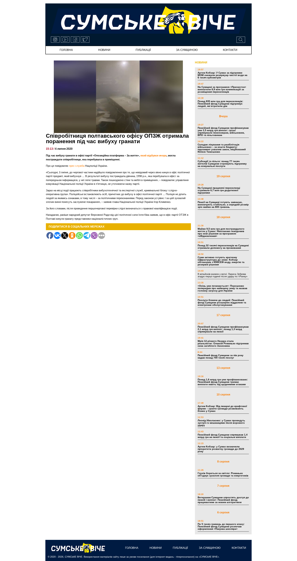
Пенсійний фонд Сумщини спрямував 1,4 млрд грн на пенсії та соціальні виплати (223, 435)
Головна (66, 49)
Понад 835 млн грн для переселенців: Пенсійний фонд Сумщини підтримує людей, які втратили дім (220, 103)
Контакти (230, 49)
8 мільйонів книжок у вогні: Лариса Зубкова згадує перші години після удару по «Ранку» (223, 275)
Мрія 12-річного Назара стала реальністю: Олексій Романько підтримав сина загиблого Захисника (223, 343)
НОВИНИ (201, 62)
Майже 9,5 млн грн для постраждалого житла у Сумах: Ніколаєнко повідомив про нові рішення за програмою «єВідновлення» (221, 232)
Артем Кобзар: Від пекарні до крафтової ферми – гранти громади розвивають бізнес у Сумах (222, 408)
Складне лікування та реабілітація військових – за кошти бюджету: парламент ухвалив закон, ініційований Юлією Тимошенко (222, 148)
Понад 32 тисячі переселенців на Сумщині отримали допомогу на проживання (223, 246)
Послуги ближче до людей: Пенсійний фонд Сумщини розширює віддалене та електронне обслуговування (222, 302)
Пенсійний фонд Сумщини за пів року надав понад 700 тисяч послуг (220, 356)
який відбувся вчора (153, 155)
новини (104, 49)
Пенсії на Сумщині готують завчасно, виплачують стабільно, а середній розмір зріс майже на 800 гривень (223, 204)
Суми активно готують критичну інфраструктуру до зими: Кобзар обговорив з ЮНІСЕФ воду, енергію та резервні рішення (221, 261)
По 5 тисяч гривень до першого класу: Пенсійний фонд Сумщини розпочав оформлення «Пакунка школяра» (221, 526)
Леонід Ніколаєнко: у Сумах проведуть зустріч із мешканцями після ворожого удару (221, 423)
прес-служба (76, 165)
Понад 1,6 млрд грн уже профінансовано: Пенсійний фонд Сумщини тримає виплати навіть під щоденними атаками (223, 382)
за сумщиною (187, 49)
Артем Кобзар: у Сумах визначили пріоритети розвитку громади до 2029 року (221, 449)
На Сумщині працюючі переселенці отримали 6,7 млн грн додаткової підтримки (219, 190)
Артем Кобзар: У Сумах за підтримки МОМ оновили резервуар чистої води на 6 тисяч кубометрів (222, 75)
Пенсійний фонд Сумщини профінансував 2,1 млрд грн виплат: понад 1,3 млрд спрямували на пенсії (223, 329)
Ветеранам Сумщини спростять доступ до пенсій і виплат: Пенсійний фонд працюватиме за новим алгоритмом (223, 500)
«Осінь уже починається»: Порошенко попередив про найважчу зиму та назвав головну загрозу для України (222, 288)
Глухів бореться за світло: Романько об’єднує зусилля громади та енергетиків (223, 474)
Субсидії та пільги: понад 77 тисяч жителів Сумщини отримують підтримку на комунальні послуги (222, 163)
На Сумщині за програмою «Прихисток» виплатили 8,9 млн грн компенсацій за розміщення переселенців (222, 89)
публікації (143, 49)
